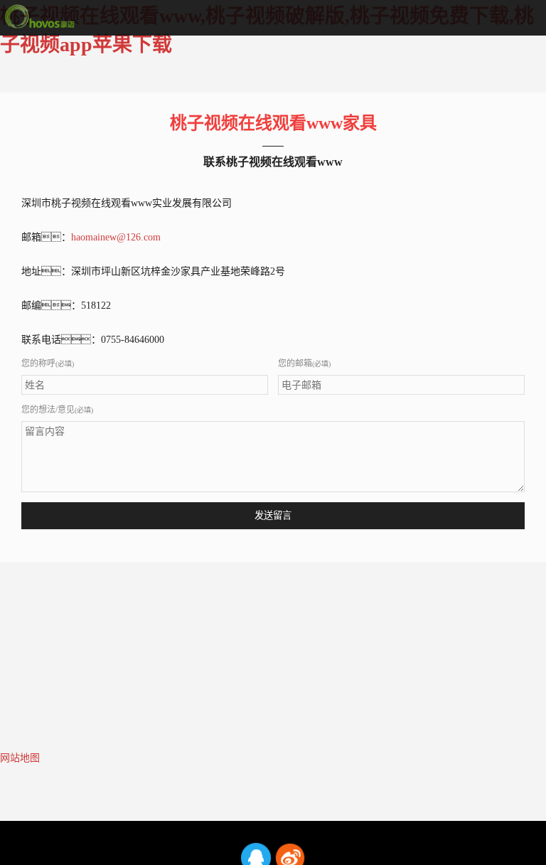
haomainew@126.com (116, 237)
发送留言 (273, 515)
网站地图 (20, 758)
